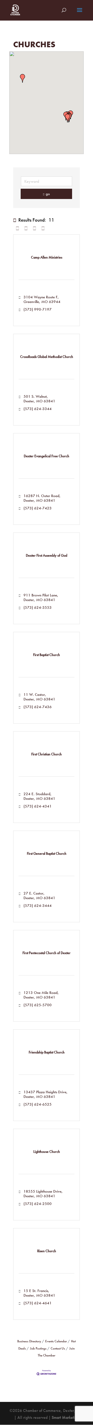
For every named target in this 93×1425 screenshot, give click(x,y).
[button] (22, 78)
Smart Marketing (65, 1417)
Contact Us (58, 1348)
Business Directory (29, 1341)
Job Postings (38, 1348)
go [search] (48, 193)
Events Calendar (56, 1341)
